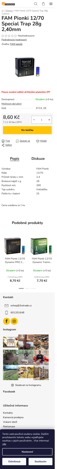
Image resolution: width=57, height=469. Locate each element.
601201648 (17, 312)
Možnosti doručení (12, 103)
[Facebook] (6, 321)
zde (4, 444)
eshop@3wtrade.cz (21, 305)
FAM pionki (16, 44)
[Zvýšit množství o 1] (49, 120)
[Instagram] (14, 321)
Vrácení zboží (10, 422)
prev (3, 246)
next (51, 246)
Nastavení (27, 451)
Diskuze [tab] (38, 158)
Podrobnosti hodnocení (14, 39)
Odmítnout (14, 461)
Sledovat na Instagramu (28, 385)
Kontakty (8, 413)
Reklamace (9, 426)
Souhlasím (40, 461)
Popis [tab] (14, 158)
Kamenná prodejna (13, 417)
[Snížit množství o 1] (34, 120)
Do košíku (27, 130)
